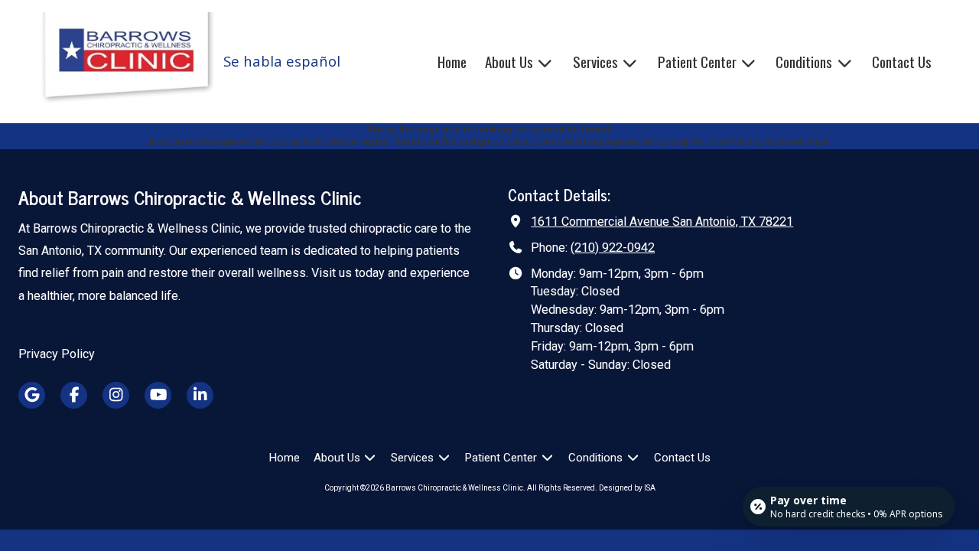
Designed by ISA (627, 488)
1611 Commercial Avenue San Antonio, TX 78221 (662, 221)
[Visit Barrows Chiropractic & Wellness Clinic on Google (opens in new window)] (31, 395)
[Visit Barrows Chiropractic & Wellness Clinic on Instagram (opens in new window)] (115, 395)
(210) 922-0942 (613, 247)
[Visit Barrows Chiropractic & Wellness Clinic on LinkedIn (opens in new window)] (200, 395)
